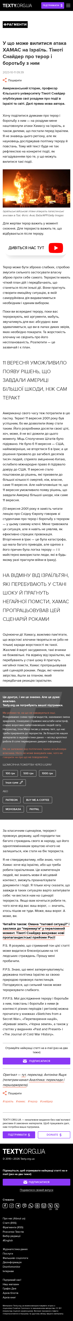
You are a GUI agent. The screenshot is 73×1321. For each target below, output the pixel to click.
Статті (6, 1223)
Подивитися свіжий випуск (36, 1190)
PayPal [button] (34, 809)
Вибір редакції (12, 1236)
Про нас (8, 1218)
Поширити (14, 80)
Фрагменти (9, 1227)
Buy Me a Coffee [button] (37, 800)
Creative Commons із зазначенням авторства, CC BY (37, 1308)
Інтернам (8, 1271)
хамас (21, 1101)
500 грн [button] (28, 773)
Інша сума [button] (12, 782)
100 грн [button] (10, 773)
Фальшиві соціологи (15, 1258)
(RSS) (13, 1223)
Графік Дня (9, 1288)
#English (8, 1240)
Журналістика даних (15, 1249)
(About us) (19, 1218)
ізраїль (8, 1101)
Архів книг (9, 1297)
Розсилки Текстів (13, 1232)
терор (34, 1101)
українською (26, 1311)
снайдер (47, 1101)
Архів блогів (10, 1293)
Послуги (8, 1253)
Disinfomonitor (11, 1266)
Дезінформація (12, 1262)
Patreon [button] (12, 800)
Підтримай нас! (12, 1280)
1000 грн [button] (47, 773)
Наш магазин (11, 1284)
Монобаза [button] (13, 809)
